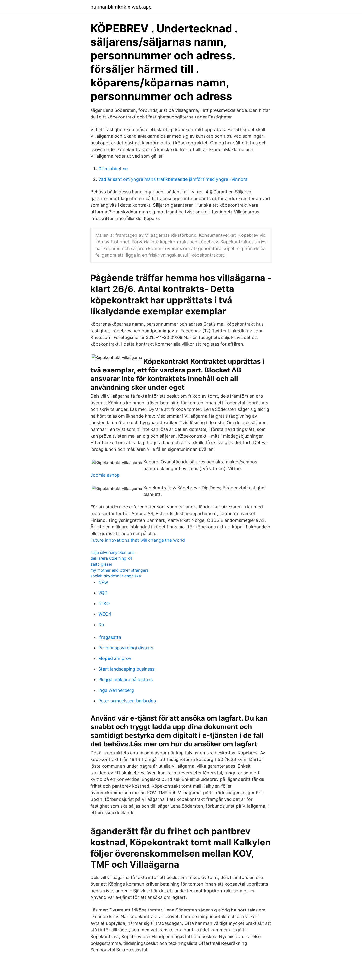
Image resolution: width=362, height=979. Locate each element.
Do (101, 624)
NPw (103, 582)
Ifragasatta (109, 637)
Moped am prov (114, 658)
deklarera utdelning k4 (111, 558)
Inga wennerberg (116, 690)
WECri (104, 614)
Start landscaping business (126, 669)
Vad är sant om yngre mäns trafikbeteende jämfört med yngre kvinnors (172, 179)
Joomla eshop (105, 475)
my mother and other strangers (119, 570)
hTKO (104, 603)
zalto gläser (101, 564)
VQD (103, 592)
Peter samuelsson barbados (127, 700)
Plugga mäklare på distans (125, 679)
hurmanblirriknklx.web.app (121, 6)
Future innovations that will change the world (137, 540)
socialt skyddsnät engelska (115, 576)
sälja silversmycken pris (112, 552)
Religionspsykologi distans (125, 647)
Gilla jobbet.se (113, 168)
